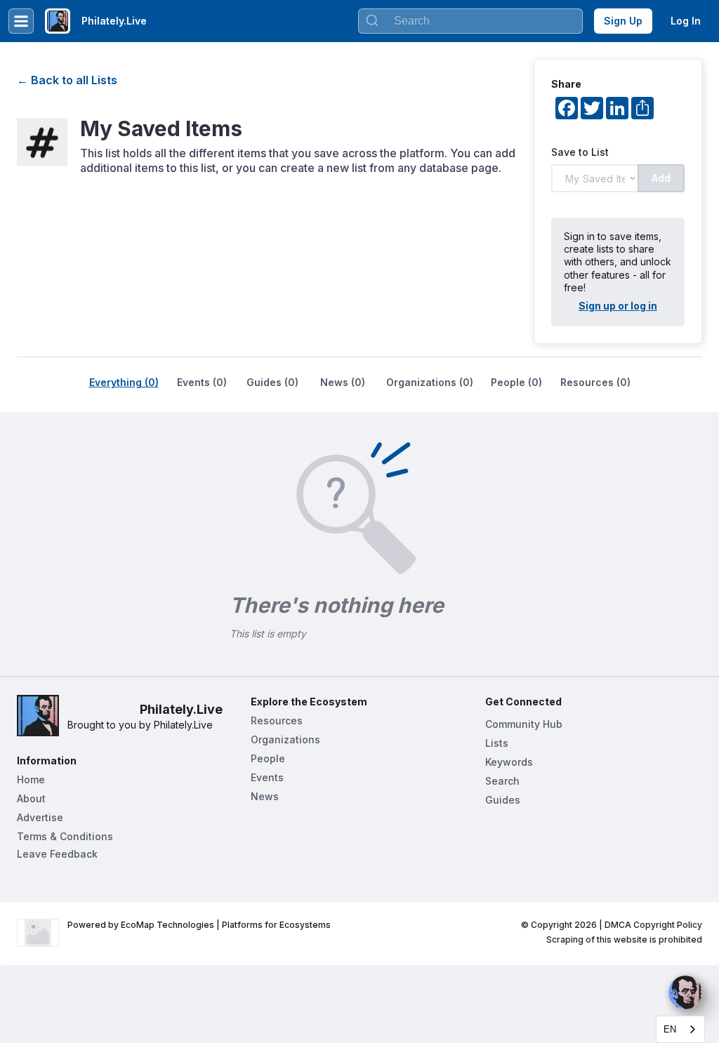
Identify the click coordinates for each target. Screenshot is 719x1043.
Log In (686, 21)
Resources (277, 720)
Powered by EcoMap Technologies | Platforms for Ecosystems (199, 924)
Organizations (285, 739)
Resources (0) (595, 382)
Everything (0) (124, 382)
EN (670, 1029)
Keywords (509, 762)
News (265, 796)
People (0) (516, 382)
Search (502, 781)
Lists (496, 743)
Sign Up (623, 21)
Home (31, 779)
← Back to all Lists (67, 80)
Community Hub (523, 724)
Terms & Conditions (65, 836)
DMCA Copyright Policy (653, 924)
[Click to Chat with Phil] (685, 992)
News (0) (342, 382)
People (268, 758)
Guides (502, 800)
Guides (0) (272, 382)
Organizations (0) (429, 382)
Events (267, 777)
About (31, 798)
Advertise (40, 817)
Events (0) (202, 382)
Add (661, 178)
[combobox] (680, 1029)
